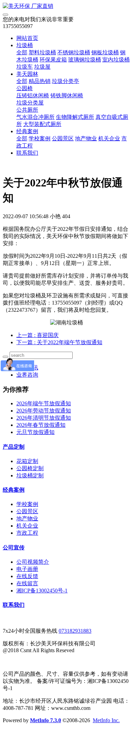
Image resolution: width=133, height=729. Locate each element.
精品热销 (39, 81)
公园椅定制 (30, 468)
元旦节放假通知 (35, 432)
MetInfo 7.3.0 (45, 720)
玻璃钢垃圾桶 (84, 59)
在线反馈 (27, 576)
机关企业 (109, 138)
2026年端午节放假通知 (43, 403)
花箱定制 (27, 461)
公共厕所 (27, 110)
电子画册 (27, 569)
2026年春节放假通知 (40, 425)
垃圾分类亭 (65, 81)
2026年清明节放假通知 (43, 418)
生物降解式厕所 (75, 117)
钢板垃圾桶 (105, 52)
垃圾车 (24, 67)
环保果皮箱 (53, 59)
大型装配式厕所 (42, 124)
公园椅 (24, 88)
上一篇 (37, 335)
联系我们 (27, 153)
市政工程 (27, 533)
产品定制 (14, 447)
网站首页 (27, 38)
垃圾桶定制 (30, 475)
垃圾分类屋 (30, 103)
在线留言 (27, 583)
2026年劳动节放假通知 (43, 410)
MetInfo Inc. (106, 720)
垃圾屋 (42, 67)
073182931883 (75, 631)
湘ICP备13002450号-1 (42, 590)
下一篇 (59, 342)
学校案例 (39, 138)
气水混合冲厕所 (35, 117)
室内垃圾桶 (116, 59)
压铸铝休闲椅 (32, 95)
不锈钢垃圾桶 (73, 52)
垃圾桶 (24, 45)
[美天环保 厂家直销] (66, 6)
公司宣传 (14, 547)
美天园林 (27, 74)
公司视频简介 (32, 562)
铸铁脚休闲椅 (66, 95)
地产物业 (86, 138)
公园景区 (63, 138)
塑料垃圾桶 (42, 52)
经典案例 (27, 131)
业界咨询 (27, 375)
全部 (21, 52)
